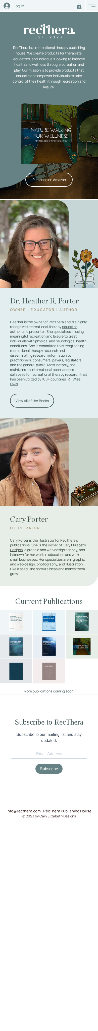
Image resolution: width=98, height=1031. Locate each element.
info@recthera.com (24, 811)
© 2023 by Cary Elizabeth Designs (49, 816)
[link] (79, 6)
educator (69, 326)
